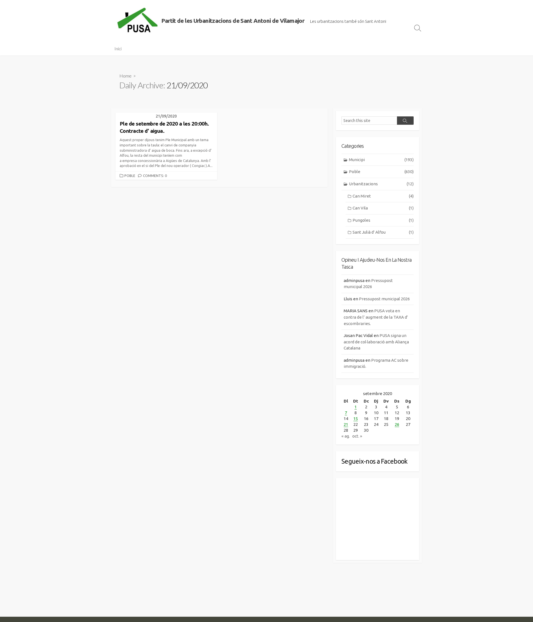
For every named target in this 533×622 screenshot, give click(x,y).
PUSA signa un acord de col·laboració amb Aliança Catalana (376, 341)
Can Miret (383, 196)
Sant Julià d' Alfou (383, 232)
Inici (118, 48)
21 (346, 424)
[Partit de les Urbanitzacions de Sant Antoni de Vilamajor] (137, 21)
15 (355, 418)
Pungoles (383, 220)
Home (125, 75)
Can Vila (383, 208)
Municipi (381, 159)
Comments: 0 (155, 176)
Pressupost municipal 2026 (384, 298)
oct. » (357, 436)
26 (397, 424)
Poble (129, 176)
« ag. (345, 436)
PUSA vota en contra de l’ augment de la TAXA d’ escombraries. (376, 317)
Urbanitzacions (381, 183)
